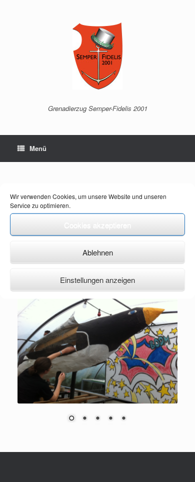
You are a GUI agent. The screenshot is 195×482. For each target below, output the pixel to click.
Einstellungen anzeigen (97, 279)
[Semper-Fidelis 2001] (98, 56)
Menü (38, 148)
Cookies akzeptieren (97, 224)
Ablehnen (97, 251)
